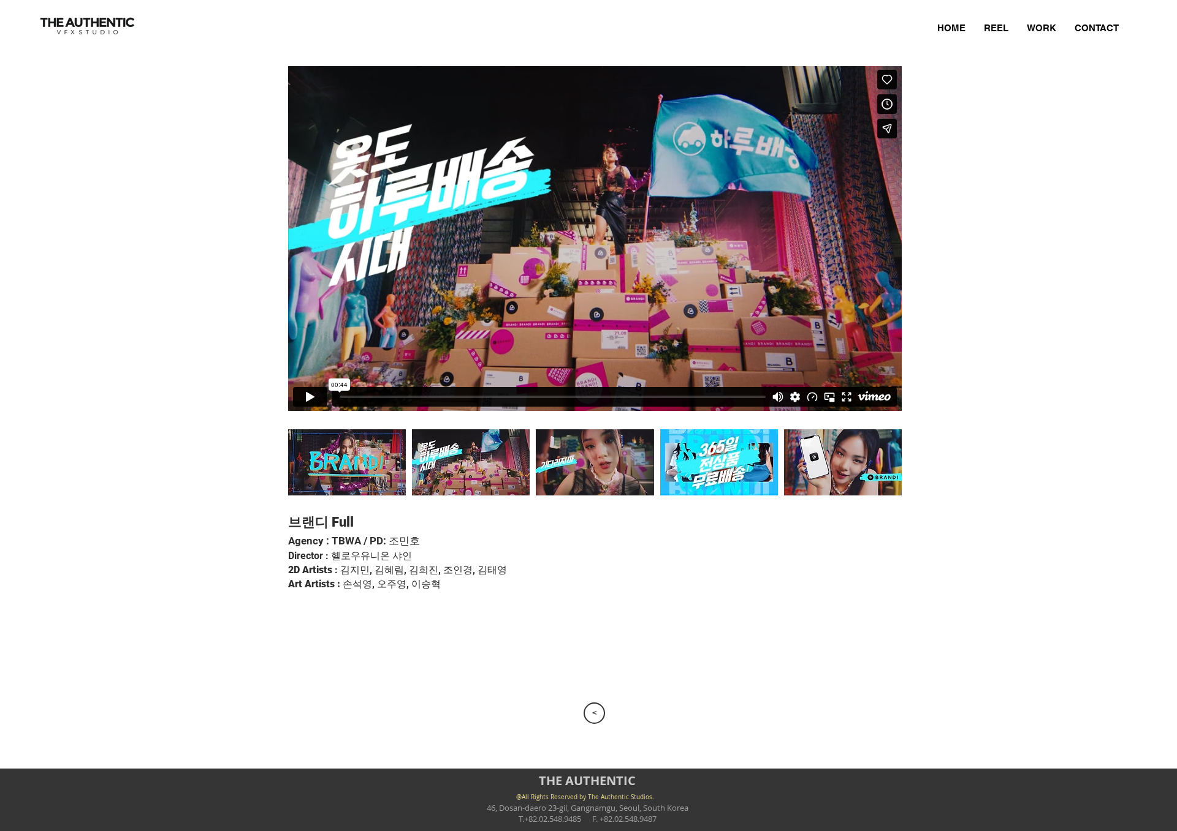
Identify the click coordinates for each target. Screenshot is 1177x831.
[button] (347, 462)
